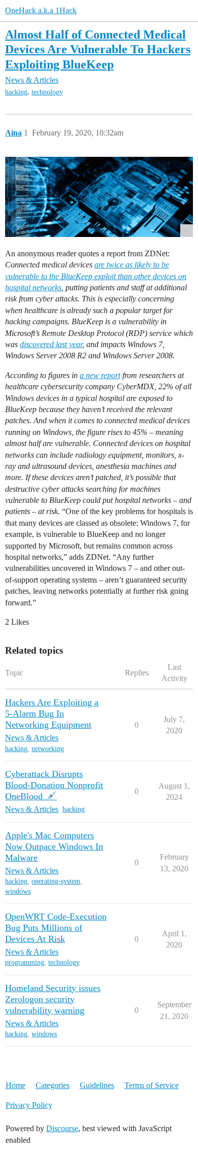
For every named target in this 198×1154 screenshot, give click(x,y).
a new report (100, 375)
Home (15, 1085)
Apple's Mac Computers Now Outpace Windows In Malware (54, 846)
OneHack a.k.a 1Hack (41, 10)
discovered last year (51, 344)
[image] (99, 196)
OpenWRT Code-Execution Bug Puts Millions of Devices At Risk (56, 927)
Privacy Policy (29, 1105)
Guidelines (97, 1085)
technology (47, 92)
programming (24, 962)
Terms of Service (151, 1085)
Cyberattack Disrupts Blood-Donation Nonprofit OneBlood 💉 (54, 785)
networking (47, 749)
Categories (53, 1085)
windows (17, 891)
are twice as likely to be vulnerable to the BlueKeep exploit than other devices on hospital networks (95, 276)
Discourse (62, 1128)
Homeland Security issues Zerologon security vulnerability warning (53, 999)
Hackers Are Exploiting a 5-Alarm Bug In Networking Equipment (51, 713)
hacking (16, 92)
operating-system (55, 881)
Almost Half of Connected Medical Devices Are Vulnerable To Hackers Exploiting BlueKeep (97, 49)
